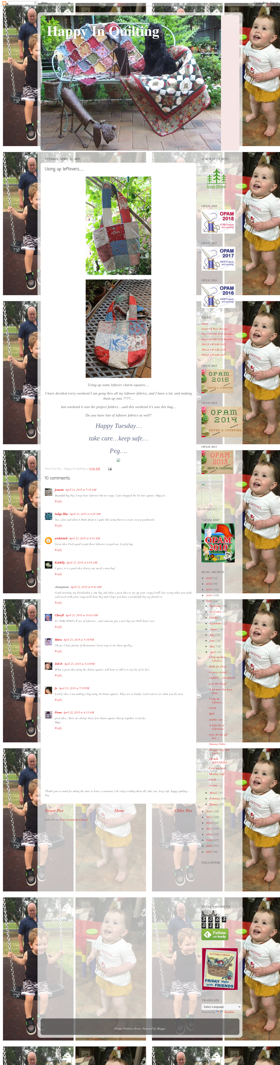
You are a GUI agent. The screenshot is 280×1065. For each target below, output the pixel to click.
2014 (209, 811)
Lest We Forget (218, 684)
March (213, 793)
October (214, 618)
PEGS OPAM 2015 (213, 344)
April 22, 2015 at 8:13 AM (78, 712)
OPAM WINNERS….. (220, 760)
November (215, 612)
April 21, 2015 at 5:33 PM (79, 664)
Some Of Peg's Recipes (214, 329)
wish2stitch (61, 538)
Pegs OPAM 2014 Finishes (217, 339)
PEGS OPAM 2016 (213, 350)
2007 (209, 852)
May (212, 646)
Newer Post (54, 810)
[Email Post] (110, 469)
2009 (209, 840)
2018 (209, 584)
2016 (209, 595)
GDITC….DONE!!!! (222, 678)
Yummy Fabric (217, 744)
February (215, 798)
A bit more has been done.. (220, 691)
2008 (209, 846)
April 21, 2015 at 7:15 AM (80, 490)
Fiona (58, 712)
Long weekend (217, 768)
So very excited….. (220, 672)
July (212, 635)
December (215, 606)
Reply (58, 501)
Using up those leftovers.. (217, 658)
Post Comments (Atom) (74, 820)
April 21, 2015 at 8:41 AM (84, 538)
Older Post (183, 810)
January (214, 804)
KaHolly (60, 562)
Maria (58, 640)
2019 (209, 578)
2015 (209, 601)
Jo (56, 688)
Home (119, 810)
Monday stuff (216, 774)
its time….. (215, 785)
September (215, 623)
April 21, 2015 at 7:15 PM (73, 688)
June (212, 641)
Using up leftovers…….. (219, 700)
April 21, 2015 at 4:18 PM (78, 640)
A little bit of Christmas (216, 727)
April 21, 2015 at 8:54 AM (81, 562)
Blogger (161, 1029)
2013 (209, 817)
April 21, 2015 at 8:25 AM (84, 514)
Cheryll (59, 615)
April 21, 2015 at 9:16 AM (85, 587)
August (213, 629)
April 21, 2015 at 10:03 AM (81, 615)
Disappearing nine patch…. (219, 751)
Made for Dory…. (219, 666)
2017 (209, 590)
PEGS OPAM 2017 (213, 355)
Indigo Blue (61, 514)
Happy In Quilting (103, 30)
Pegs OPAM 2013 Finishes (217, 334)
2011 (209, 829)
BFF (212, 714)
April (212, 652)
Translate (229, 1012)
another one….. (218, 720)
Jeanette (59, 490)
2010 (209, 834)
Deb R (59, 664)
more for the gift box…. (218, 736)
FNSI (212, 708)
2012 (209, 823)
